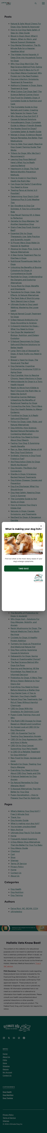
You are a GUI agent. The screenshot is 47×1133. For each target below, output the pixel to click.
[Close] (41, 526)
